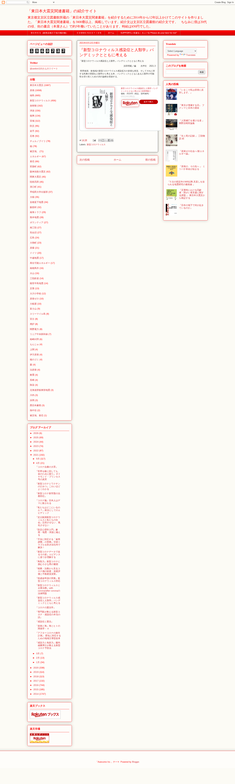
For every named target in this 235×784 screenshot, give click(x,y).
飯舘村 (33, 207)
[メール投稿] (94, 140)
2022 (36, 450)
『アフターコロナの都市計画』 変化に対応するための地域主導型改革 (48, 636)
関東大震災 (35, 176)
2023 (36, 446)
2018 (36, 676)
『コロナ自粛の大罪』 (46, 467)
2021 (36, 455)
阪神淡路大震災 (38, 171)
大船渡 (33, 303)
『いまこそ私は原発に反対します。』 (191, 91)
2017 (36, 681)
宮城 (32, 121)
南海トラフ (35, 212)
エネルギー (35, 156)
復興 (32, 115)
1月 (38, 662)
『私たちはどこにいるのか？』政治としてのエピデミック (47, 510)
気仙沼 (33, 232)
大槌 (32, 197)
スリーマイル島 (38, 314)
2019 (36, 672)
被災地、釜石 (36, 415)
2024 (36, 441)
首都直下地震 (36, 202)
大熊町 (33, 242)
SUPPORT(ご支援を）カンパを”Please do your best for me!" (149, 33)
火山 (32, 273)
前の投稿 (150, 159)
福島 (32, 95)
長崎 (32, 380)
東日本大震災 (36, 85)
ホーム (111, 33)
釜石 (32, 161)
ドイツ (33, 253)
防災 (32, 126)
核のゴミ (34, 359)
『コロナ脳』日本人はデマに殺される (47, 501)
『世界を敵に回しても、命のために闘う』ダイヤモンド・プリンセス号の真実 (47, 475)
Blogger (135, 762)
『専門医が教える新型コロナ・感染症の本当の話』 (47, 614)
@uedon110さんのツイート (44, 68)
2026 (36, 433)
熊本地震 (34, 217)
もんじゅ (34, 344)
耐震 (32, 375)
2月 (38, 658)
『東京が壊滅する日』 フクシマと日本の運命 (191, 106)
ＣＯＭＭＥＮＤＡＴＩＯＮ (89, 33)
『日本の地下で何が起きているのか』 (191, 206)
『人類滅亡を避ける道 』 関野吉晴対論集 (191, 121)
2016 (36, 685)
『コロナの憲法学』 (45, 607)
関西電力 (34, 329)
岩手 (32, 131)
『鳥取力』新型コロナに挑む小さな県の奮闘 (47, 562)
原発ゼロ (34, 298)
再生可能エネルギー (40, 263)
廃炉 (32, 324)
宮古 (32, 319)
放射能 (33, 105)
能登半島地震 (36, 283)
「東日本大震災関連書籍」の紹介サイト (62, 10)
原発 (32, 90)
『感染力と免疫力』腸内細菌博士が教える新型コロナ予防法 (47, 645)
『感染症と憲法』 (44, 621)
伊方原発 (34, 354)
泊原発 (33, 369)
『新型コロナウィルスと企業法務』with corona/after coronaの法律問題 (47, 589)
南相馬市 (34, 268)
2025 (36, 437)
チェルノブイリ (38, 141)
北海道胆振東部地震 (40, 390)
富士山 (33, 308)
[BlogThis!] (103, 140)
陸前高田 (34, 182)
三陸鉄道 (34, 278)
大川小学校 (35, 293)
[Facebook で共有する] (109, 140)
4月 (38, 463)
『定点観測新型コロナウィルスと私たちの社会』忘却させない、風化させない (47, 521)
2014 (36, 694)
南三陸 (33, 227)
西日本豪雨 (35, 405)
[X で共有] (106, 140)
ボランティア (36, 222)
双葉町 (33, 166)
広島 (32, 237)
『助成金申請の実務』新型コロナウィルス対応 (47, 579)
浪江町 (33, 186)
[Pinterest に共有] (112, 140)
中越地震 (34, 258)
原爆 (32, 248)
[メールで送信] (100, 140)
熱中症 (33, 410)
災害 (32, 288)
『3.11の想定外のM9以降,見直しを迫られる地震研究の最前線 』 (186, 183)
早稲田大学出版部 (39, 192)
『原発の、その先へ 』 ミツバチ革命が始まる (192, 167)
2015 (36, 689)
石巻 (32, 136)
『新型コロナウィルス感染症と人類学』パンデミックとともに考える (47, 600)
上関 (32, 349)
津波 (32, 110)
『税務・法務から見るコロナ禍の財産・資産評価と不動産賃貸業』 (47, 571)
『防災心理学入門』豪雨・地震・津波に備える (47, 532)
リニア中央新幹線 (39, 334)
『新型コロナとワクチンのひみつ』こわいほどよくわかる (47, 486)
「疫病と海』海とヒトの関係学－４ (47, 627)
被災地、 (34, 151)
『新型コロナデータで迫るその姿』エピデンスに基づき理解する (47, 554)
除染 (32, 385)
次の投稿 (84, 159)
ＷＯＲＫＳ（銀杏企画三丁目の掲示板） (50, 33)
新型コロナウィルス (96, 144)
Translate (191, 55)
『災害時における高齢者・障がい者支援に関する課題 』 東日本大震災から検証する (192, 194)
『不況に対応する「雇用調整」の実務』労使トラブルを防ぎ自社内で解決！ (47, 543)
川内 (32, 395)
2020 (36, 667)
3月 (38, 653)
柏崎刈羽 (34, 339)
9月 (38, 458)
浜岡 (32, 400)
